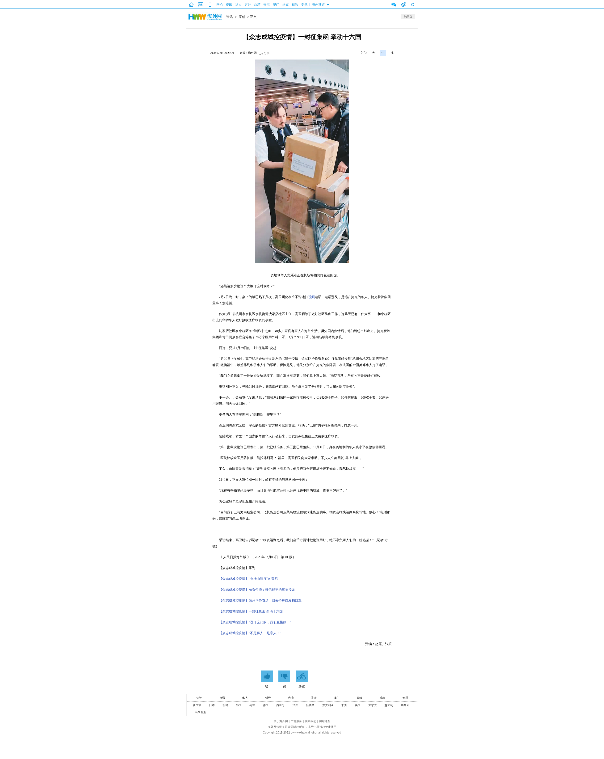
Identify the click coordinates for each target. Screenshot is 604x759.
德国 (265, 705)
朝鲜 (225, 705)
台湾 (257, 4)
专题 (304, 4)
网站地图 (324, 721)
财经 (247, 4)
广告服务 (296, 721)
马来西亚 (200, 712)
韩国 (239, 705)
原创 (242, 17)
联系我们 (310, 721)
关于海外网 (281, 721)
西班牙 (280, 705)
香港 (266, 4)
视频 (295, 4)
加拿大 (372, 705)
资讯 (229, 4)
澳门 (276, 4)
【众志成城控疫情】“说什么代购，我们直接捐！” (255, 622)
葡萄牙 (405, 705)
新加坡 (197, 705)
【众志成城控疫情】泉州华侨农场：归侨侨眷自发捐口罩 (260, 600)
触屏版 (408, 16)
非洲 (344, 705)
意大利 (389, 705)
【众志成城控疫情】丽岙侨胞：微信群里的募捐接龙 (257, 589)
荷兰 (252, 705)
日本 (212, 705)
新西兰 (310, 705)
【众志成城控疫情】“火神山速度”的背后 (248, 579)
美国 (358, 705)
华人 (238, 4)
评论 (219, 4)
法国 (295, 705)
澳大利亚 (328, 705)
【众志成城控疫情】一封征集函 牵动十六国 (251, 611)
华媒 (285, 4)
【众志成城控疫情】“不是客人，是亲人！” (250, 633)
